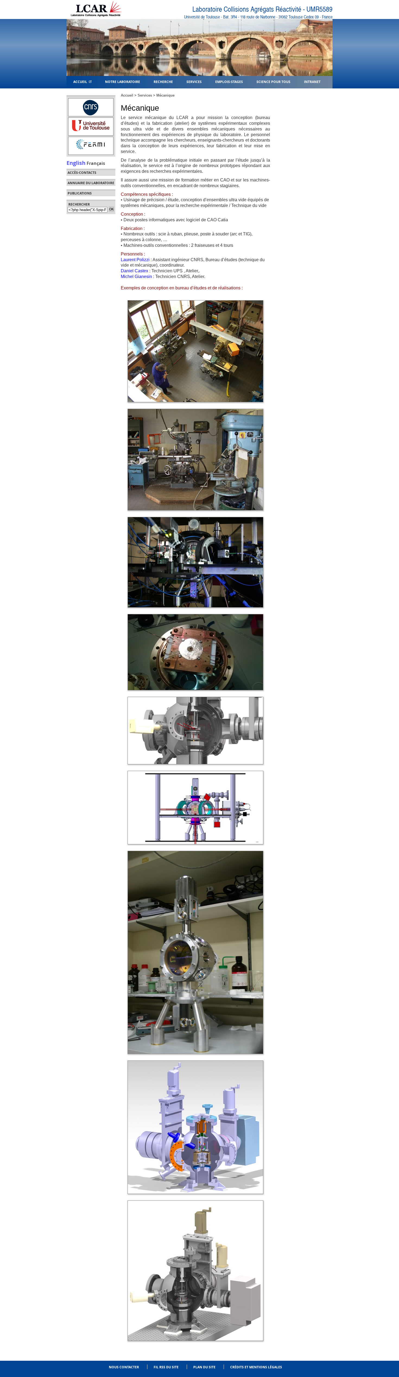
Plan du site (204, 1367)
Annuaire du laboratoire (91, 183)
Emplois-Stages (229, 81)
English (76, 163)
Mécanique (165, 95)
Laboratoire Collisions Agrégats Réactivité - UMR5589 (262, 9)
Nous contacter (124, 1367)
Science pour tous (273, 81)
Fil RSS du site (166, 1367)
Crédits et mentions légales (256, 1367)
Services (194, 81)
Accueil (81, 81)
